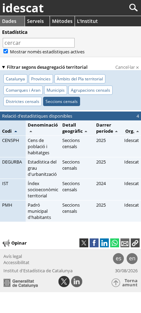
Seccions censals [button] (62, 101)
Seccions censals (71, 143)
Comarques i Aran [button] (23, 90)
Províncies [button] (41, 79)
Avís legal (12, 256)
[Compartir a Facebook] (94, 242)
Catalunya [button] (15, 79)
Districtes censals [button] (22, 101)
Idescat (131, 140)
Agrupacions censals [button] (90, 90)
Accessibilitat (16, 262)
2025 (101, 140)
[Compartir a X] (83, 242)
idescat (23, 8)
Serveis (35, 21)
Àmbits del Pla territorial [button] (80, 79)
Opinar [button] (19, 242)
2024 (101, 183)
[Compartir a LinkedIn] (104, 242)
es (118, 258)
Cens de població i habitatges (38, 146)
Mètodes (62, 21)
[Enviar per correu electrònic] (124, 242)
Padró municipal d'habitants (39, 211)
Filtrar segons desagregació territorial (47, 67)
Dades (9, 21)
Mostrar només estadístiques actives (47, 52)
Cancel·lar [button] (127, 67)
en (132, 258)
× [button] (78, 43)
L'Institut (87, 21)
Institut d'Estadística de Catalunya (38, 271)
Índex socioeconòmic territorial (43, 189)
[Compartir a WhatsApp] (114, 242)
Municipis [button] (56, 90)
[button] (9, 131)
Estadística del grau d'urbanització (42, 168)
